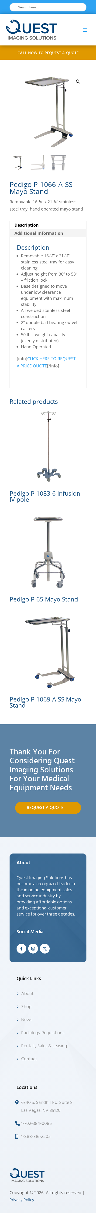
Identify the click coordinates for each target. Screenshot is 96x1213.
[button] (78, 81)
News (26, 1019)
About (27, 993)
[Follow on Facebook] (21, 949)
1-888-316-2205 (36, 1136)
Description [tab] (26, 225)
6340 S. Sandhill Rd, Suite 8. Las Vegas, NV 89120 (47, 1106)
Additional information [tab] (38, 233)
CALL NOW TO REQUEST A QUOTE (48, 53)
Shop (26, 1006)
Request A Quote (45, 807)
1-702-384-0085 (36, 1123)
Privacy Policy (22, 1199)
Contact (29, 1059)
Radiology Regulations (42, 1033)
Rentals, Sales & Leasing (44, 1046)
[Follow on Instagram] (33, 949)
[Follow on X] (45, 949)
